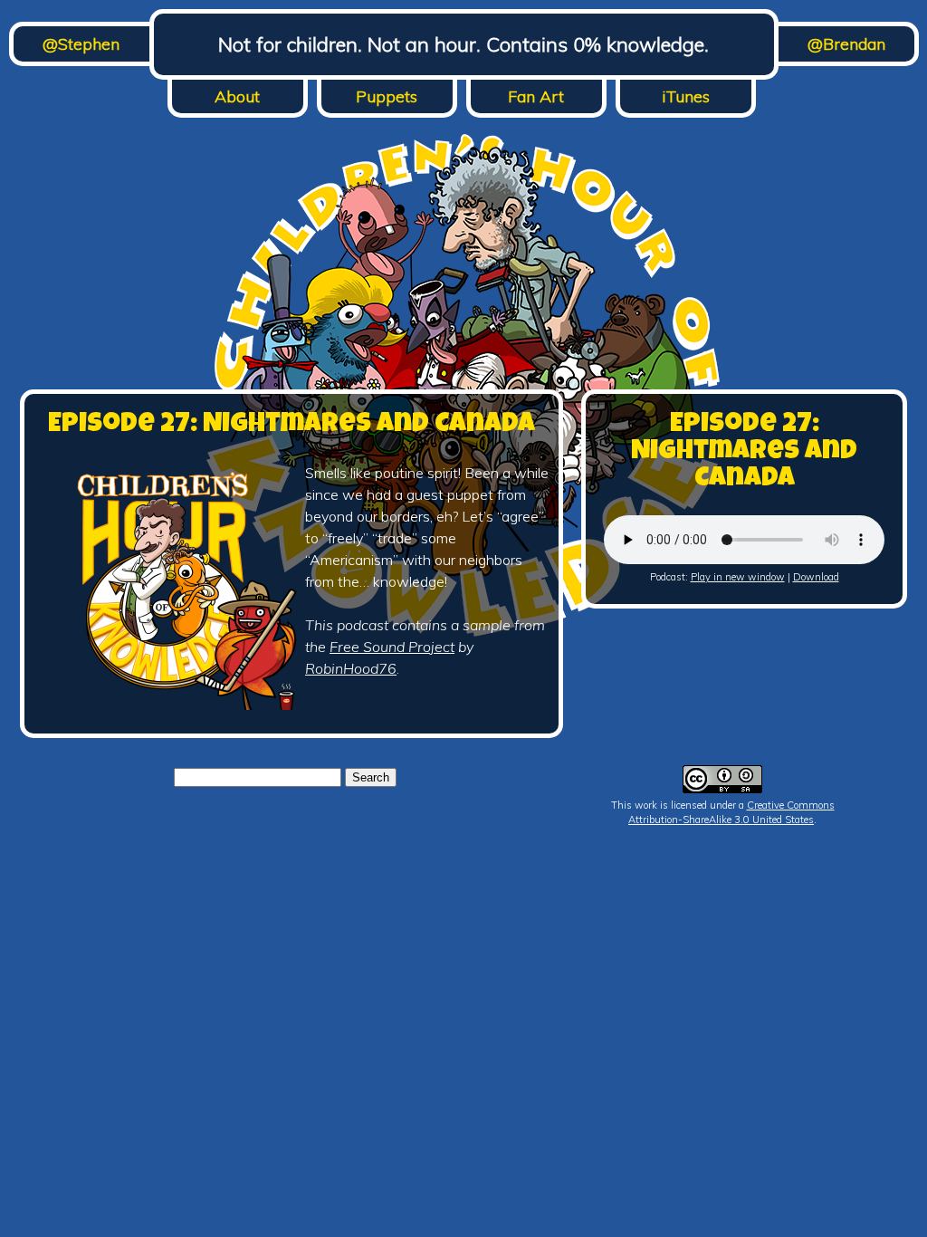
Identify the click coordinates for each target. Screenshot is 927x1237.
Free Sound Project (392, 647)
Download (816, 577)
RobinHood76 (351, 668)
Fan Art (536, 96)
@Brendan (846, 44)
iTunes (686, 96)
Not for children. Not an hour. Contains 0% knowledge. (463, 44)
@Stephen (81, 44)
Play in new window (738, 577)
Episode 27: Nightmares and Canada (291, 425)
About (237, 96)
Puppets (386, 96)
